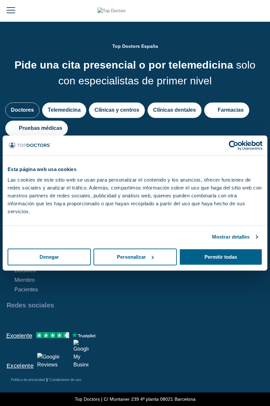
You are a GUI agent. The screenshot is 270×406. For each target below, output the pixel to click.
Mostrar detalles (231, 237)
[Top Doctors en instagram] (23, 319)
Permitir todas (220, 257)
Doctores (22, 110)
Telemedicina (64, 110)
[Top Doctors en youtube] (58, 319)
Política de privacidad (28, 380)
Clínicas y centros (116, 110)
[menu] (11, 11)
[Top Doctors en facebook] (11, 319)
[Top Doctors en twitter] (46, 319)
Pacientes (26, 289)
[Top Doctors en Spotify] (83, 319)
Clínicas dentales (174, 110)
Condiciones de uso (65, 380)
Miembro (24, 280)
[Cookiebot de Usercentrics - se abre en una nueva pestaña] (233, 145)
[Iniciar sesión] (263, 11)
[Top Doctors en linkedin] (35, 319)
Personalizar (131, 257)
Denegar (49, 257)
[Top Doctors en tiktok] (70, 319)
